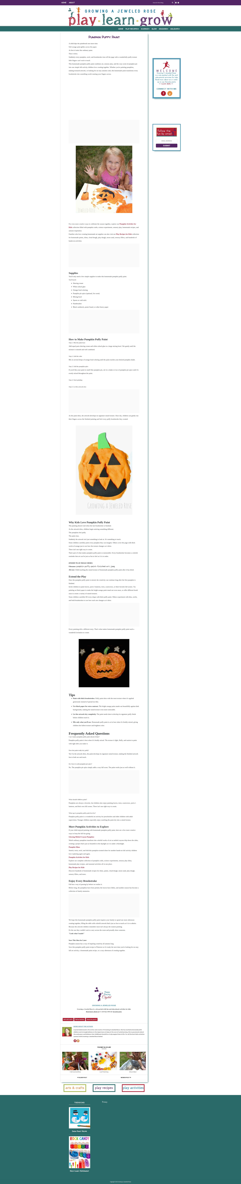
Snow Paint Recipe (79, 1131)
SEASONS (163, 29)
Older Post (82, 1077)
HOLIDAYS (174, 29)
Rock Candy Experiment (79, 1171)
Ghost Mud (132, 1072)
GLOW (154, 29)
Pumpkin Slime (74, 847)
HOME (120, 29)
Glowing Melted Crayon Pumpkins (81, 837)
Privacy (104, 1102)
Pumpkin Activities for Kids (79, 857)
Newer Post (125, 1077)
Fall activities (79, 1019)
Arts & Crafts (68, 1019)
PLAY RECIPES (131, 29)
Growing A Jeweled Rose (124, 1181)
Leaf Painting (104, 1072)
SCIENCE (144, 29)
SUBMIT (166, 146)
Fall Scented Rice (75, 1072)
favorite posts (92, 1019)
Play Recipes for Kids (124, 234)
